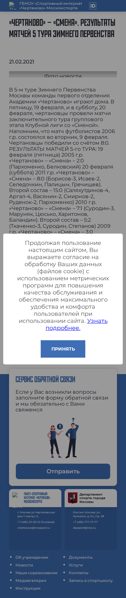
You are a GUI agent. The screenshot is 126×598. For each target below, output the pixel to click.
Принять (63, 349)
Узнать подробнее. (77, 324)
